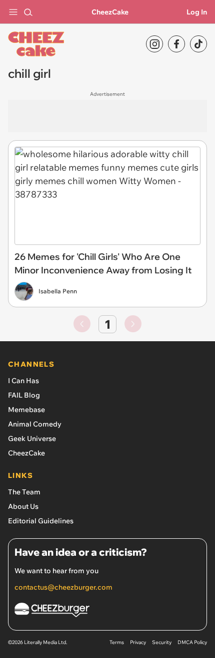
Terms (117, 642)
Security (162, 642)
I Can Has (23, 380)
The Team (24, 491)
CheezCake (110, 11)
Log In (196, 11)
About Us (23, 506)
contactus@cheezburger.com (63, 587)
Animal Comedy (35, 424)
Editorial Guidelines (41, 520)
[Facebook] (176, 43)
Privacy (138, 642)
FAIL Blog (24, 395)
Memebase (26, 409)
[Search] (28, 12)
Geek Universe (32, 438)
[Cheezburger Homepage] (107, 611)
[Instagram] (154, 43)
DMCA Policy (192, 642)
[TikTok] (198, 43)
